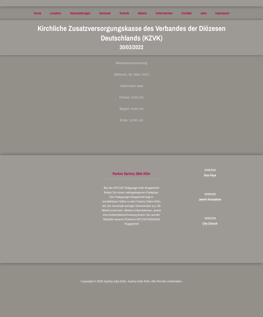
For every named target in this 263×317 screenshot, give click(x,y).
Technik (124, 13)
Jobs (203, 13)
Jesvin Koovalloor (210, 199)
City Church (210, 223)
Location (55, 13)
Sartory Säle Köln (115, 281)
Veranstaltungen (80, 13)
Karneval (104, 13)
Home (37, 13)
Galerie (142, 13)
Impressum (222, 13)
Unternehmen (164, 13)
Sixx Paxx (210, 175)
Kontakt (186, 13)
